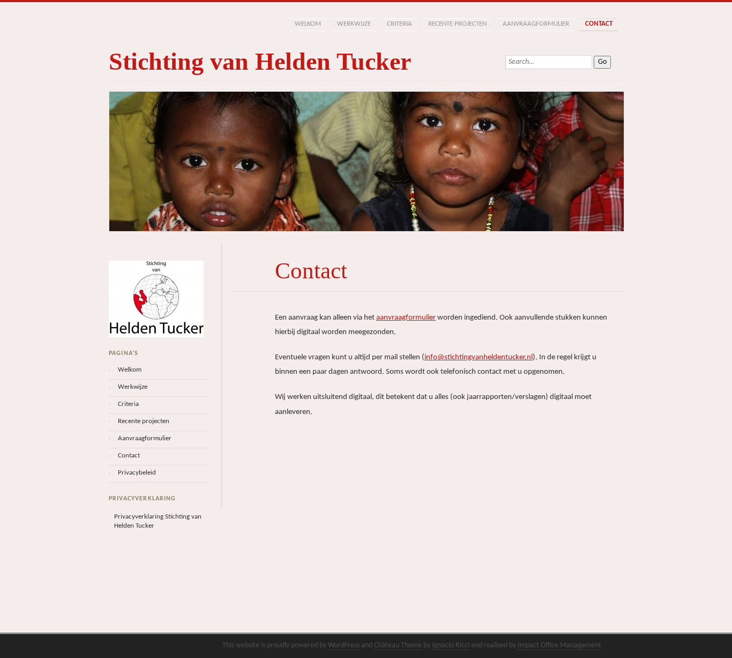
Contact (599, 23)
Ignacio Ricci (450, 645)
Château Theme (398, 645)
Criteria (399, 23)
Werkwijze (354, 23)
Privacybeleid (137, 472)
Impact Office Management (559, 645)
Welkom (308, 23)
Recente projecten (457, 23)
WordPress (344, 645)
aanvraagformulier (406, 318)
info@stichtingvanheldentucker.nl (478, 357)
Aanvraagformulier (536, 23)
